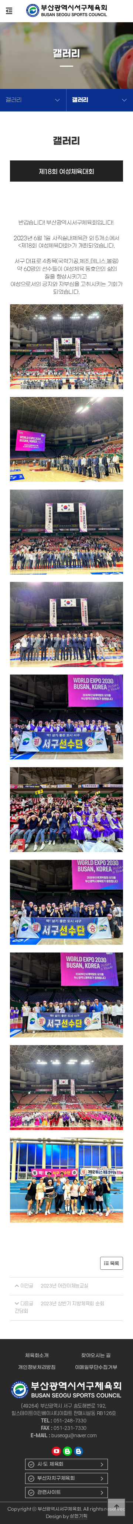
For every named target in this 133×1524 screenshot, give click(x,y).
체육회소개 (37, 1355)
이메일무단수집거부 (96, 1367)
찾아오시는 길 (96, 1355)
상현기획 (78, 1516)
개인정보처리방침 (37, 1367)
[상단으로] (116, 1507)
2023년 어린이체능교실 (64, 1286)
